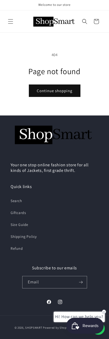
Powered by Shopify (56, 327)
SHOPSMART (33, 327)
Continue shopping (54, 90)
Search (16, 200)
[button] (10, 21)
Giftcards (18, 212)
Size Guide (19, 224)
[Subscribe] (81, 282)
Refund (17, 248)
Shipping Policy (24, 236)
